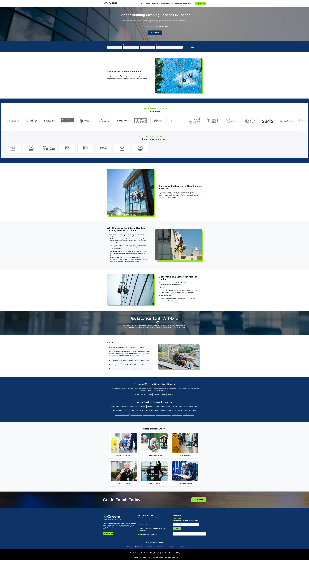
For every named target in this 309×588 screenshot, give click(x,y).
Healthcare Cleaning (136, 414)
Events (185, 3)
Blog (189, 3)
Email (124, 45)
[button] (130, 347)
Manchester (144, 394)
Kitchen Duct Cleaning (153, 406)
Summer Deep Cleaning (166, 410)
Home (141, 26)
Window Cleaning (165, 406)
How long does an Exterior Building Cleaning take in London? (127, 364)
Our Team (124, 553)
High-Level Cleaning (177, 406)
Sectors (154, 3)
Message (158, 45)
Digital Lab (175, 557)
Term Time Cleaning (140, 406)
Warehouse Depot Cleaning (191, 406)
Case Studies (144, 553)
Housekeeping (178, 410)
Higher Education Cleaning (163, 414)
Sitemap (185, 553)
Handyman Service (188, 414)
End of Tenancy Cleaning (151, 410)
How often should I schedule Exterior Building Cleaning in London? (128, 369)
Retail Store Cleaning (148, 414)
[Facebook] (104, 533)
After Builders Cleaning (190, 410)
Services (148, 3)
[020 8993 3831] (139, 525)
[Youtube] (107, 533)
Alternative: (176, 531)
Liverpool (163, 394)
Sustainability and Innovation (165, 3)
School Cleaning (115, 406)
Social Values (178, 3)
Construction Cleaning (127, 406)
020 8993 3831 (144, 524)
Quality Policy (163, 553)
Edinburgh (156, 394)
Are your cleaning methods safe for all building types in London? (127, 347)
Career (136, 553)
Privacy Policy (153, 553)
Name (108, 45)
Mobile (141, 45)
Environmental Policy (174, 553)
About (142, 3)
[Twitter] (109, 533)
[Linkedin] (112, 533)
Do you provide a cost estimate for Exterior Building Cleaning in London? (130, 360)
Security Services (177, 414)
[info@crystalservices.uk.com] (139, 535)
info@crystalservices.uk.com (148, 534)
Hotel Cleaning (139, 410)
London (152, 26)
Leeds (150, 394)
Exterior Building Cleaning (122, 414)
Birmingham (171, 394)
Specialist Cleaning (118, 410)
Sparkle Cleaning (129, 410)
